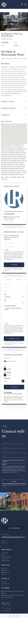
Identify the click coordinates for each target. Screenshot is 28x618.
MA (10, 177)
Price (5, 366)
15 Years (13, 361)
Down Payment (7, 372)
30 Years (7, 361)
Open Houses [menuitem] (4, 553)
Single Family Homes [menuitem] (6, 557)
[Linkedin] (4, 543)
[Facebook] (1, 543)
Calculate (14, 387)
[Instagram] (6, 543)
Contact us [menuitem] (4, 581)
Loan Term (6, 358)
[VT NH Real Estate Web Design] (14, 604)
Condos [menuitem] (3, 555)
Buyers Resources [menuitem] (5, 572)
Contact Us (9, 279)
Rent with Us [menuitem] (4, 568)
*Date (5, 294)
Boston (18, 177)
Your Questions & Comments (10, 305)
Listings (7, 177)
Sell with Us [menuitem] (4, 570)
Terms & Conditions (6, 610)
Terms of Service (7, 344)
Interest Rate (7, 378)
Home (2, 177)
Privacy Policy (10, 259)
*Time (5, 300)
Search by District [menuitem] (5, 560)
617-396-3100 (9, 214)
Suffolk (14, 177)
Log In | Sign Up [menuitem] (5, 583)
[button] (2, 21)
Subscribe (14, 264)
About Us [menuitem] (3, 574)
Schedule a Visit (19, 279)
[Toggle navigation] (26, 4)
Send (14, 482)
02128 (23, 177)
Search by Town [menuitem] (5, 558)
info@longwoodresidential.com (13, 537)
